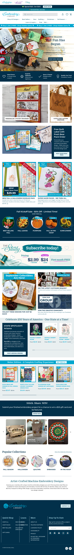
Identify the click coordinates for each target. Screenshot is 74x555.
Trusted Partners (37, 525)
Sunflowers (65, 231)
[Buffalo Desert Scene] (51, 329)
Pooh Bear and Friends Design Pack (63, 385)
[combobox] (40, 14)
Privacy (33, 533)
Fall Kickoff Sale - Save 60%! (38, 9)
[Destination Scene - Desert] (65, 329)
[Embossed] (51, 461)
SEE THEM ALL (61, 362)
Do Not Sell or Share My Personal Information (38, 538)
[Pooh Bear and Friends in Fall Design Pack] (10, 374)
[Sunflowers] (66, 222)
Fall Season (8, 469)
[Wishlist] (67, 14)
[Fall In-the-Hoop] (51, 222)
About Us (34, 522)
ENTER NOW (37, 413)
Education (24, 525)
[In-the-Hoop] (66, 461)
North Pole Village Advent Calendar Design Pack (27, 386)
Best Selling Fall (8, 232)
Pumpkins (37, 231)
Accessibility (35, 530)
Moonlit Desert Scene (35, 338)
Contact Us (66, 506)
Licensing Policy (36, 528)
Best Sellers (6, 528)
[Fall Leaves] (23, 222)
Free (40, 22)
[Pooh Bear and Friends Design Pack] (64, 374)
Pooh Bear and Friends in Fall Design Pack (10, 386)
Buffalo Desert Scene (50, 338)
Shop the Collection (55, 55)
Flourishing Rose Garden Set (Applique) (46, 385)
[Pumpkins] (37, 222)
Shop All (5, 522)
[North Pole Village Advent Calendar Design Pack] (28, 374)
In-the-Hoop (65, 469)
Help (22, 522)
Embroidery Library (10, 547)
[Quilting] (37, 461)
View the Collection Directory (63, 452)
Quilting (37, 469)
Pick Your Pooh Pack (61, 154)
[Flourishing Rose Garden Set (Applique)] (46, 374)
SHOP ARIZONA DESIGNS (15, 353)
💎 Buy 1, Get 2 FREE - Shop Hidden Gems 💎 (41, 25)
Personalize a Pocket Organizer (17, 118)
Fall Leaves (23, 231)
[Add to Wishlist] (40, 324)
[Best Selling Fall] (8, 222)
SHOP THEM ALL (37, 214)
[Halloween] (23, 461)
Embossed (51, 469)
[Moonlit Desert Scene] (36, 329)
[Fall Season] (8, 461)
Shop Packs (6, 525)
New (34, 19)
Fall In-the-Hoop (51, 232)
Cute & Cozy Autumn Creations (61, 119)
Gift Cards (6, 532)
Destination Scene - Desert (64, 338)
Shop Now (47, 6)
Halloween (23, 469)
